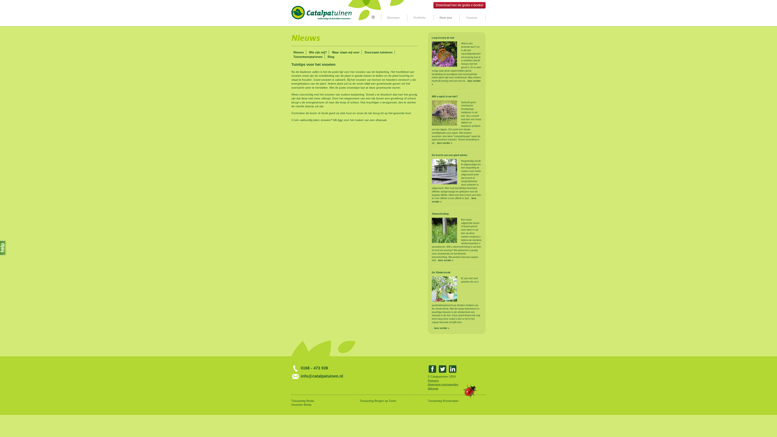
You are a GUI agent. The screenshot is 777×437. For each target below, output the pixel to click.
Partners (433, 380)
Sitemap (433, 388)
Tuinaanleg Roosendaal (443, 400)
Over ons (445, 17)
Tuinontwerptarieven (308, 56)
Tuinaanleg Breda (302, 400)
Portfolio (420, 17)
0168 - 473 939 (313, 368)
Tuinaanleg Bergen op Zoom (378, 400)
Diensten (393, 17)
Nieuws (298, 52)
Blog (331, 56)
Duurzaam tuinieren (379, 52)
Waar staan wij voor (346, 52)
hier (340, 120)
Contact (471, 17)
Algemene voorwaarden (443, 384)
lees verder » (444, 143)
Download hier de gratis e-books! (459, 5)
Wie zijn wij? (318, 52)
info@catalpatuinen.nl (321, 376)
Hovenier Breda (301, 404)
